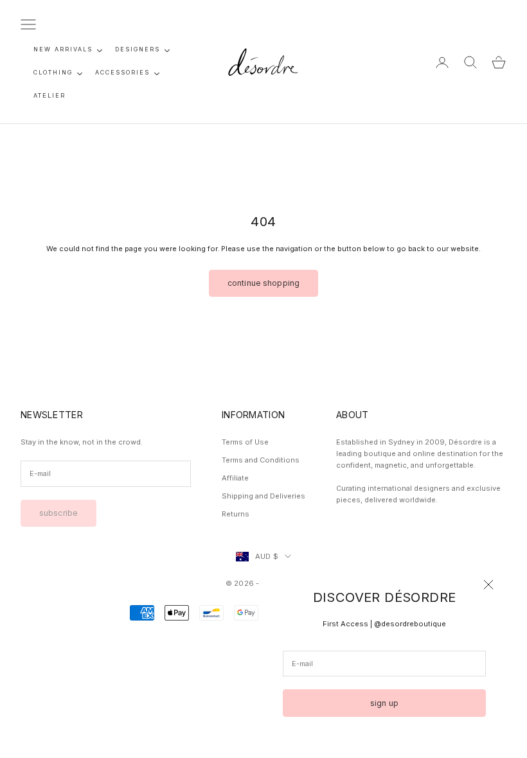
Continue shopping (263, 283)
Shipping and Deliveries (263, 495)
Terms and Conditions (260, 459)
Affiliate (235, 477)
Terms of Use (245, 441)
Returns (235, 513)
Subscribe (58, 513)
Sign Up (384, 703)
